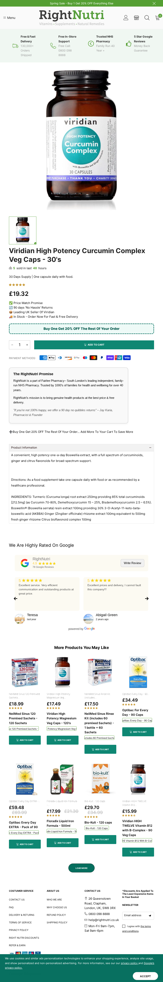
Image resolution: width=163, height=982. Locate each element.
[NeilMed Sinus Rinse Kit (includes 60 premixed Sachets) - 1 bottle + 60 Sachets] (100, 672)
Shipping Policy (57, 922)
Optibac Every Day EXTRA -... (24, 801)
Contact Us (17, 899)
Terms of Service (20, 922)
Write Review (132, 563)
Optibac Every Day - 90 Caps (137, 720)
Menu (10, 18)
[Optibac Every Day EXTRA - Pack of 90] (25, 780)
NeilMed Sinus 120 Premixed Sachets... (24, 696)
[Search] (147, 17)
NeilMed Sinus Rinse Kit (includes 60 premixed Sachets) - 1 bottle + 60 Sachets (99, 737)
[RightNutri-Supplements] (72, 18)
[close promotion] (154, 3)
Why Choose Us (57, 907)
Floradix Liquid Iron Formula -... (62, 803)
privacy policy (129, 963)
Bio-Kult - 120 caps (94, 801)
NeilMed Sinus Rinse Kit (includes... (97, 696)
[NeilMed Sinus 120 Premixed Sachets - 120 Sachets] (25, 672)
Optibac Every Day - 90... (135, 694)
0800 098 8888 (99, 914)
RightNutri (41, 559)
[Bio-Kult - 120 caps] (100, 780)
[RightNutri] (25, 563)
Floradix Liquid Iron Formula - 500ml (62, 831)
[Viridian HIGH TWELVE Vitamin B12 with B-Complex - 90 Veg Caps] (138, 780)
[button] (17, 284)
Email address (132, 915)
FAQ (11, 907)
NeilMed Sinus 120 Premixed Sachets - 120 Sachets (24, 728)
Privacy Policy (18, 930)
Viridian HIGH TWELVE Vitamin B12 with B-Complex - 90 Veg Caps (137, 840)
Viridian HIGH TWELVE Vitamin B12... (134, 803)
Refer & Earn (17, 945)
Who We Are (54, 899)
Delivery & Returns (21, 914)
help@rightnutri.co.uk (103, 920)
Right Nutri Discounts (24, 937)
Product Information (24, 447)
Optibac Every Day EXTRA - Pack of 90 (24, 832)
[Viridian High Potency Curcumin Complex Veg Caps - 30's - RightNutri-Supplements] (81, 140)
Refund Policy (56, 914)
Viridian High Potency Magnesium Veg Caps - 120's (62, 728)
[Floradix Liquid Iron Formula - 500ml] (63, 780)
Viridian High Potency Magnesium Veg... (58, 696)
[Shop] (136, 17)
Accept (145, 976)
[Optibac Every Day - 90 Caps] (138, 672)
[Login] (126, 17)
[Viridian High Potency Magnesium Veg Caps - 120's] (63, 672)
